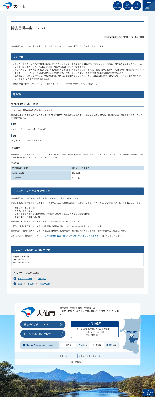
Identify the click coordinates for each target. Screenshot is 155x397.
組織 (20, 284)
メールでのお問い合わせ (37, 334)
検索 (136, 7)
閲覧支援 (117, 7)
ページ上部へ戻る (148, 393)
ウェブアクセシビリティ (89, 356)
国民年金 (42, 279)
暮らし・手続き (25, 279)
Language (127, 7)
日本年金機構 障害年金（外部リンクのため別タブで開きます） (72, 236)
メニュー (148, 8)
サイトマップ (65, 356)
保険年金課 (45, 284)
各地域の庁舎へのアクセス (38, 324)
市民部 (31, 284)
